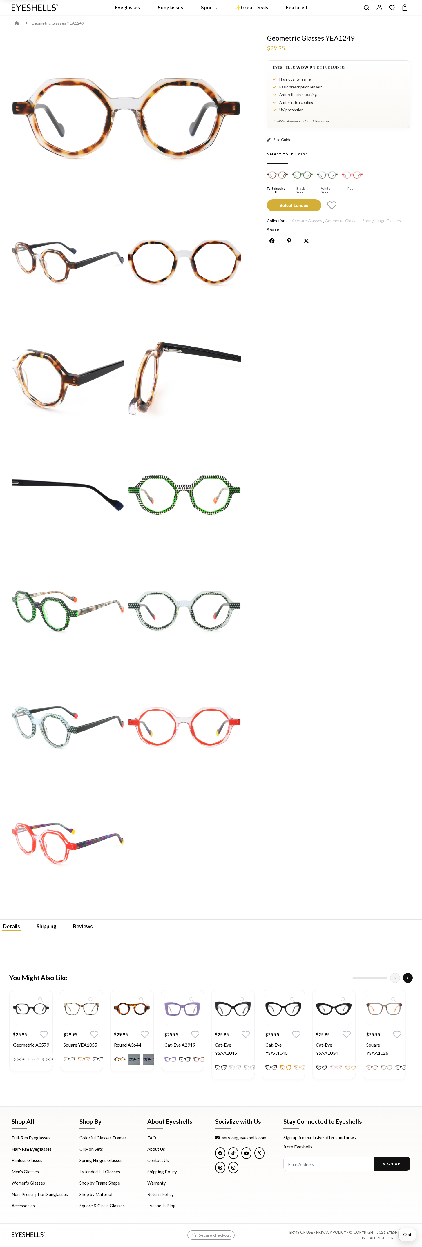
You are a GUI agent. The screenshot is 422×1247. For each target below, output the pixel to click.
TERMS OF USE (300, 1232)
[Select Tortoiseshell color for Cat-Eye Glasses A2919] (199, 1059)
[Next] (408, 978)
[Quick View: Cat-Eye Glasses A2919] (192, 999)
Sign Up (392, 1164)
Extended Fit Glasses (99, 1171)
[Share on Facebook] (272, 240)
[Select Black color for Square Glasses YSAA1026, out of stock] (401, 1067)
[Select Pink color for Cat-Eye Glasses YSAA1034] (336, 1067)
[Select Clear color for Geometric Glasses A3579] (33, 1059)
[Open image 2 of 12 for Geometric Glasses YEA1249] (68, 262)
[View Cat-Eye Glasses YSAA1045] (233, 1009)
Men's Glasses (25, 1171)
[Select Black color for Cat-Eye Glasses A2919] (185, 1059)
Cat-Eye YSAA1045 (226, 1049)
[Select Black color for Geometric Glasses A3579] (19, 1059)
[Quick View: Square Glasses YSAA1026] (393, 999)
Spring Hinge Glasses (381, 220)
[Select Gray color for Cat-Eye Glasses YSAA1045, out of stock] (250, 1067)
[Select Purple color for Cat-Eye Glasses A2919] (170, 1059)
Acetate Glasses (307, 220)
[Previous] (395, 978)
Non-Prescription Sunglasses (40, 1194)
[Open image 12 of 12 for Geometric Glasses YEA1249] (68, 843)
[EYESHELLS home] (35, 7)
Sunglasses (170, 7)
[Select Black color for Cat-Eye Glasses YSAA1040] (271, 1067)
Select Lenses (294, 205)
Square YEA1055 (80, 1044)
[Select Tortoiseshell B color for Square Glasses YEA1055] (98, 1059)
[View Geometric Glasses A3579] (31, 1009)
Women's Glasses (28, 1183)
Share (273, 229)
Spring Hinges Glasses (100, 1160)
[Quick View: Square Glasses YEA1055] (91, 999)
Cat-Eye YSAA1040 (276, 1049)
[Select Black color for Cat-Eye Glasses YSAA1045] (221, 1067)
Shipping (47, 926)
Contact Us (158, 1160)
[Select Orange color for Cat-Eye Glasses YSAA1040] (285, 1067)
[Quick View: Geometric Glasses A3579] (40, 999)
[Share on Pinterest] (289, 240)
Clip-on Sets (91, 1149)
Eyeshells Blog (161, 1205)
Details (11, 926)
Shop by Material (95, 1194)
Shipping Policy (162, 1171)
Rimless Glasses (27, 1160)
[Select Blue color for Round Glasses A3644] (134, 1059)
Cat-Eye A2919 (179, 1044)
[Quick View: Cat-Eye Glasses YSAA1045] (242, 999)
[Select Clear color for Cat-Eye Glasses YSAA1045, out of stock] (235, 1067)
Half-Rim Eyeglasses (32, 1149)
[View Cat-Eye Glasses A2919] (182, 1009)
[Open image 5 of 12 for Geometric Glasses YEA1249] (184, 378)
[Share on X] (306, 240)
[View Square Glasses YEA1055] (81, 1009)
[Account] (379, 7)
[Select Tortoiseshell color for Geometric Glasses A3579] (48, 1059)
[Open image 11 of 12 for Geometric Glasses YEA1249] (184, 727)
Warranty (156, 1183)
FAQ (151, 1138)
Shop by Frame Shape (99, 1183)
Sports (209, 7)
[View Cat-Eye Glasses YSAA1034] (334, 1009)
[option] (31, 1035)
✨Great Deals (251, 7)
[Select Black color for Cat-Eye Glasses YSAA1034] (321, 1067)
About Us (156, 1149)
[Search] (366, 7)
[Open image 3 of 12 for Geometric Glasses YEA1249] (184, 262)
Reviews (83, 926)
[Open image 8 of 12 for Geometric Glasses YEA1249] (68, 610)
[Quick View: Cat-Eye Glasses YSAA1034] (343, 999)
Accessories (23, 1205)
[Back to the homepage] (21, 23)
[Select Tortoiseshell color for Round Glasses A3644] (120, 1059)
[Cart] (404, 7)
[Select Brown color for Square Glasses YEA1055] (84, 1059)
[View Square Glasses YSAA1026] (384, 1009)
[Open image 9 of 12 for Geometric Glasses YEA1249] (184, 610)
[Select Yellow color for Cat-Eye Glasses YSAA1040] (300, 1067)
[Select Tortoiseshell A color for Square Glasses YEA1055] (69, 1059)
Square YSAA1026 (377, 1049)
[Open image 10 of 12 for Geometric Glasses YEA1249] (68, 727)
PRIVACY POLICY (331, 1232)
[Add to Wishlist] (331, 205)
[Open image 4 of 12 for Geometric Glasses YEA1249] (68, 378)
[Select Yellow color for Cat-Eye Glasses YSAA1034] (350, 1067)
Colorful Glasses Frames (103, 1138)
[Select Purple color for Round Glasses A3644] (149, 1059)
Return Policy (160, 1194)
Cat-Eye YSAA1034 (327, 1049)
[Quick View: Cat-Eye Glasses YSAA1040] (292, 999)
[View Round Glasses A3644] (132, 1009)
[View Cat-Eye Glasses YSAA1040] (283, 1009)
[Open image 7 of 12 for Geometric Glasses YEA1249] (184, 494)
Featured (296, 7)
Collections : (278, 220)
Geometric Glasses (342, 220)
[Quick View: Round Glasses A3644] (141, 999)
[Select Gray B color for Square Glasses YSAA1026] (386, 1067)
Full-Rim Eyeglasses (31, 1138)
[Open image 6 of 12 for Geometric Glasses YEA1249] (68, 494)
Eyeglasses (127, 7)
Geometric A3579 (31, 1044)
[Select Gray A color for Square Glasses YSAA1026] (372, 1067)
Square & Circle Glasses (102, 1205)
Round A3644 (127, 1044)
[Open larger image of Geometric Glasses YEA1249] (126, 118)
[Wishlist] (392, 7)
